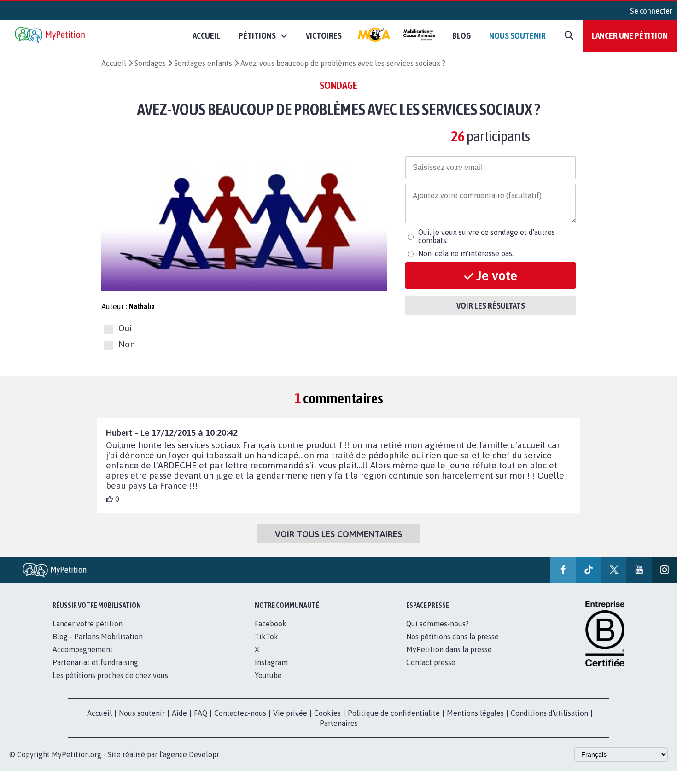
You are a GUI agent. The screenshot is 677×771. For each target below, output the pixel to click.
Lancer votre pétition (88, 623)
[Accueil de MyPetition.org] (50, 36)
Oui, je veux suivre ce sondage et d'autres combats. (486, 236)
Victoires (324, 35)
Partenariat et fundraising (95, 662)
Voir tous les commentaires (338, 534)
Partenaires (339, 723)
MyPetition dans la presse (449, 649)
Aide (179, 713)
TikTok (266, 636)
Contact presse (430, 662)
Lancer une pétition (630, 35)
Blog (461, 35)
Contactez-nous (240, 713)
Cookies (327, 713)
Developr (204, 754)
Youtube (268, 675)
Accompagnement (83, 649)
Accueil (206, 35)
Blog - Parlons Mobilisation (98, 636)
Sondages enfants (203, 63)
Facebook (270, 623)
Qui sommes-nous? (437, 623)
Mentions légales (475, 713)
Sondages (150, 63)
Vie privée (290, 713)
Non (126, 344)
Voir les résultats (490, 305)
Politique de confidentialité (394, 713)
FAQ (200, 713)
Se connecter (651, 11)
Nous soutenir (517, 35)
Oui (125, 328)
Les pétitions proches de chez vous (110, 675)
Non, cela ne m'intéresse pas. (466, 253)
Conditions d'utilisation (549, 713)
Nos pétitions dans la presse (452, 636)
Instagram (271, 662)
